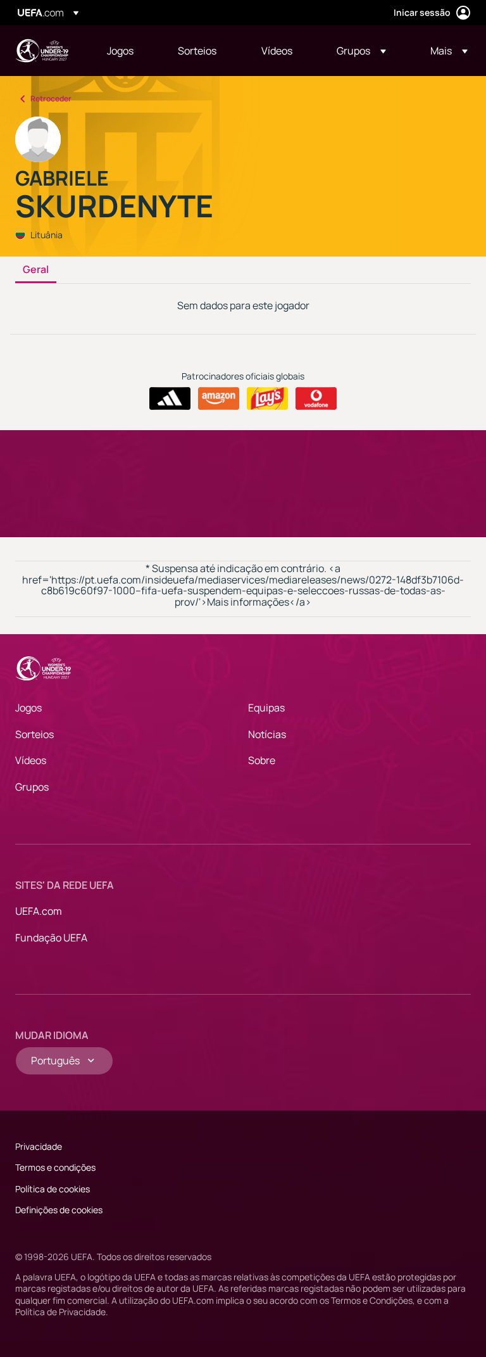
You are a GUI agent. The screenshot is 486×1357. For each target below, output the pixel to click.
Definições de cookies (59, 1210)
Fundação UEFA (51, 938)
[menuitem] (126, 51)
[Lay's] (267, 398)
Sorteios (34, 734)
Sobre (261, 760)
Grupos (32, 787)
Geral (36, 270)
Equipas (266, 708)
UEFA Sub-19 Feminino (41, 51)
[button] (361, 51)
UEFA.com (38, 911)
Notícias (267, 734)
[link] (120, 51)
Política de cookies (52, 1189)
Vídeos (30, 760)
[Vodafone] (316, 398)
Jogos (28, 708)
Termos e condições (55, 1167)
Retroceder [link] (51, 98)
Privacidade (38, 1146)
